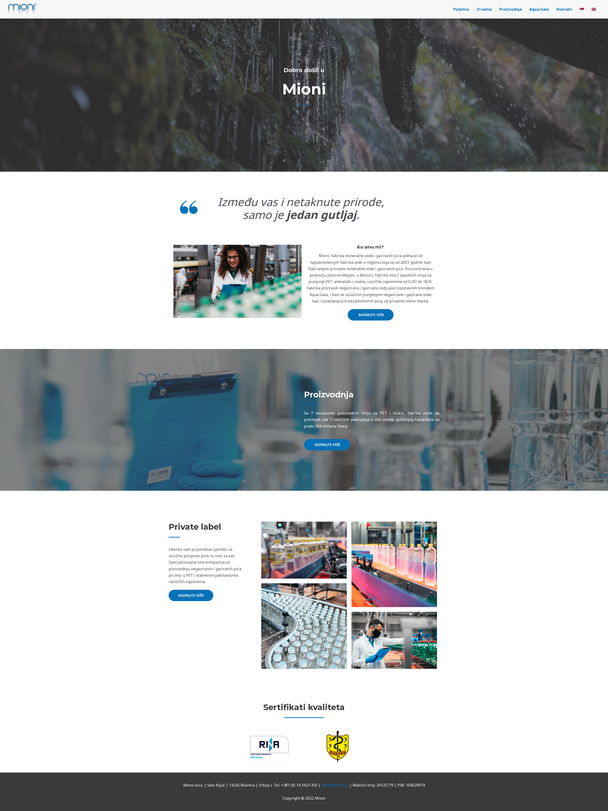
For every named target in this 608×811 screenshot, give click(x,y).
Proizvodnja (510, 9)
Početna (461, 9)
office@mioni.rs (335, 785)
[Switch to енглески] (594, 9)
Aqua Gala (539, 9)
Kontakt (564, 9)
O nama (484, 9)
